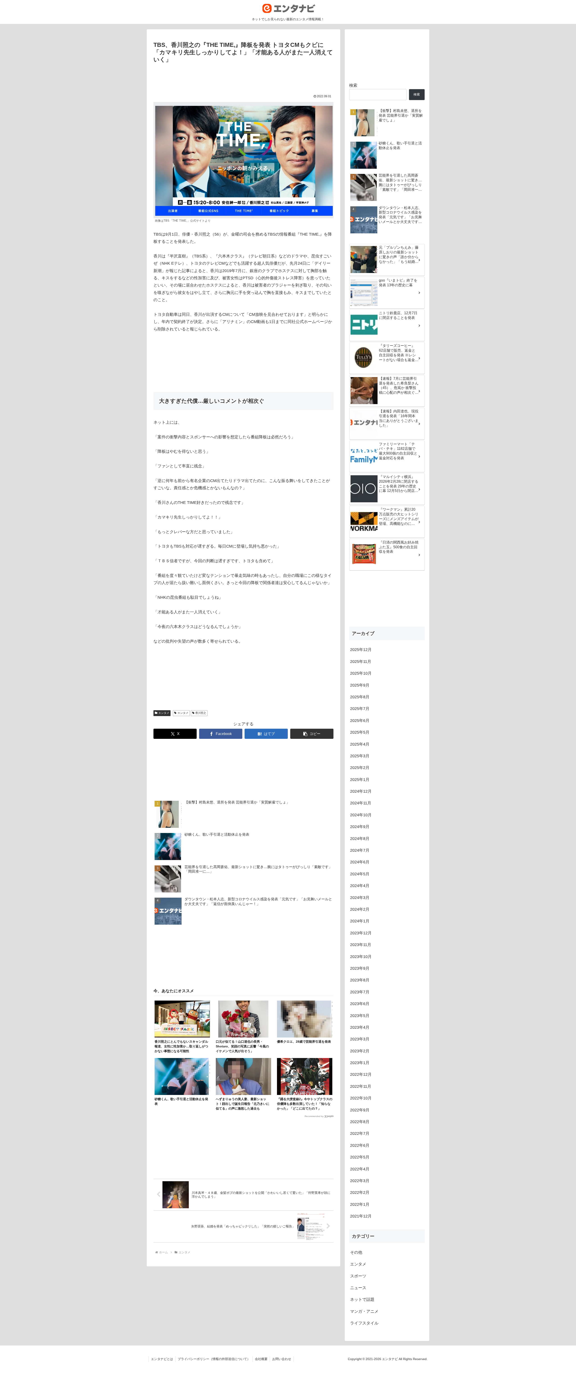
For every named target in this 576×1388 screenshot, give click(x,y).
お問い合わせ (281, 1359)
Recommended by (314, 1116)
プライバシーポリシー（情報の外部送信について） (214, 1359)
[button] (311, 734)
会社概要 (261, 1359)
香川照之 (200, 712)
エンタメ (163, 712)
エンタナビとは (162, 1359)
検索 (353, 85)
